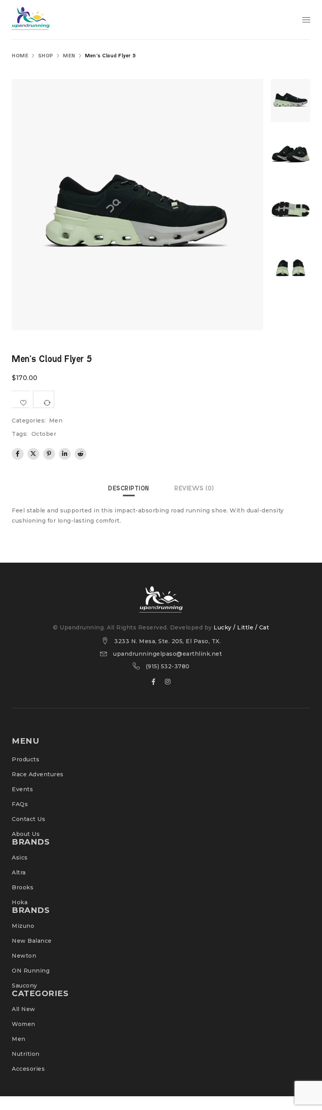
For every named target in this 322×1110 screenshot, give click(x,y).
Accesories (28, 1068)
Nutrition (26, 1053)
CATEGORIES (40, 993)
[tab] (128, 489)
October (44, 433)
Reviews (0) (194, 489)
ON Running (30, 970)
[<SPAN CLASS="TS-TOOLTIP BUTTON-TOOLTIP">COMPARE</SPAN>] (43, 399)
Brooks (22, 887)
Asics (20, 857)
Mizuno (23, 925)
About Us (26, 834)
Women (23, 1024)
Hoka (19, 902)
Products (25, 759)
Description (128, 489)
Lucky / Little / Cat (241, 627)
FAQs (20, 804)
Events (22, 789)
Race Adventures (38, 774)
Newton (24, 955)
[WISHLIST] (20, 399)
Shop (45, 56)
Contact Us (28, 819)
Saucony (24, 985)
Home (20, 56)
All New (23, 1009)
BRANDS (30, 842)
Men (69, 56)
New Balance (32, 940)
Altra (19, 872)
